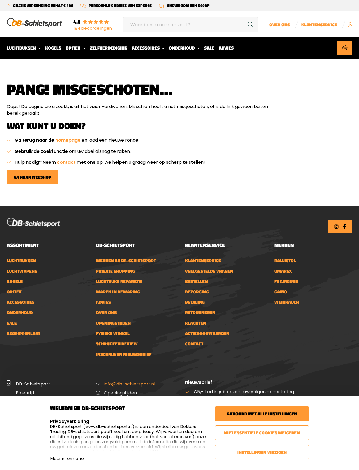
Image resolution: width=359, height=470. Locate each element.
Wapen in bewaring (118, 291)
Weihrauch (286, 302)
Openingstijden (113, 323)
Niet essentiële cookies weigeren (262, 432)
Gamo (280, 291)
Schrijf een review (117, 344)
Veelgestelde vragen (209, 271)
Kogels (53, 48)
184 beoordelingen (92, 28)
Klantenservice (319, 24)
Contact (194, 344)
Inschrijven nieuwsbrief (123, 354)
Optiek (73, 48)
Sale (209, 48)
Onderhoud (182, 48)
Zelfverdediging (108, 48)
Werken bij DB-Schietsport (126, 260)
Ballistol (285, 260)
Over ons (279, 24)
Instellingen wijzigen (262, 452)
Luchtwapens (22, 271)
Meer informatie (67, 458)
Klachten (195, 323)
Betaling (195, 302)
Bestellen (196, 281)
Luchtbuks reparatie (119, 281)
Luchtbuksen (22, 48)
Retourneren (200, 312)
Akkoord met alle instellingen (262, 413)
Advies (226, 48)
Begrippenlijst (23, 333)
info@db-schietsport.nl (129, 384)
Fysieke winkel (113, 333)
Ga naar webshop (32, 177)
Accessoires (146, 48)
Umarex (283, 271)
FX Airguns (286, 281)
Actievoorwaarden (207, 333)
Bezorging (197, 291)
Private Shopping (115, 271)
